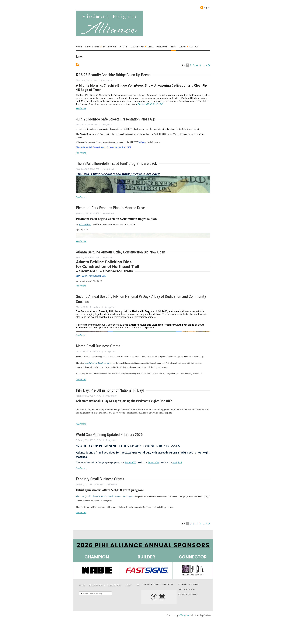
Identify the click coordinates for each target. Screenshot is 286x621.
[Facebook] (154, 597)
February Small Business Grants (100, 478)
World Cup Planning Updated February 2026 (109, 434)
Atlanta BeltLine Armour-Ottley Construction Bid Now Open (120, 252)
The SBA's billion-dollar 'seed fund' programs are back (116, 163)
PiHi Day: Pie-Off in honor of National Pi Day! (110, 390)
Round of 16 (153, 462)
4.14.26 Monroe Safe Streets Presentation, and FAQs (116, 119)
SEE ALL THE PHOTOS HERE (151, 104)
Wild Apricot (184, 615)
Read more (81, 108)
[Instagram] (162, 597)
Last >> (209, 65)
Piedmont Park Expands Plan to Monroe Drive (110, 207)
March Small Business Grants (98, 346)
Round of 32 (130, 462)
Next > (206, 65)
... (203, 65)
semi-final (177, 462)
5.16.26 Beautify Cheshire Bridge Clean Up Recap (113, 74)
